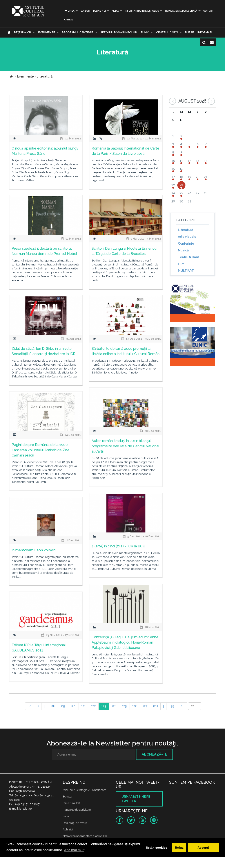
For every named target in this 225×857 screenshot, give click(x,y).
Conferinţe (186, 243)
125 (124, 706)
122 (93, 706)
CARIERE (68, 19)
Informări (205, 32)
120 (73, 706)
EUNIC (145, 32)
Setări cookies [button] (156, 847)
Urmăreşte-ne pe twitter (136, 799)
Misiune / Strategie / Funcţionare (84, 790)
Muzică (183, 250)
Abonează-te (154, 754)
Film (181, 264)
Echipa (67, 796)
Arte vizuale (187, 236)
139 (171, 706)
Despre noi (99, 11)
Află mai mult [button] (74, 850)
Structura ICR (71, 803)
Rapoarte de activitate (77, 809)
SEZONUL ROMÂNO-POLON (118, 32)
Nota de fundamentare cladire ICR (85, 836)
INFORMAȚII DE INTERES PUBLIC (142, 11)
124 (114, 706)
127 (145, 706)
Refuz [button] (179, 847)
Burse (189, 32)
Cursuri (85, 11)
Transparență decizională (181, 11)
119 (63, 706)
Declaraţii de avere (75, 823)
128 (155, 706)
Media (115, 11)
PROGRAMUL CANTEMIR (77, 32)
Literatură (185, 230)
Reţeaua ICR (22, 32)
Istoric (66, 816)
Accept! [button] (203, 847)
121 (83, 706)
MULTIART (186, 270)
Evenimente (46, 32)
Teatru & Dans (188, 257)
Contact (208, 11)
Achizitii (68, 829)
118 (53, 706)
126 (134, 706)
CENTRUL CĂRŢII (167, 32)
